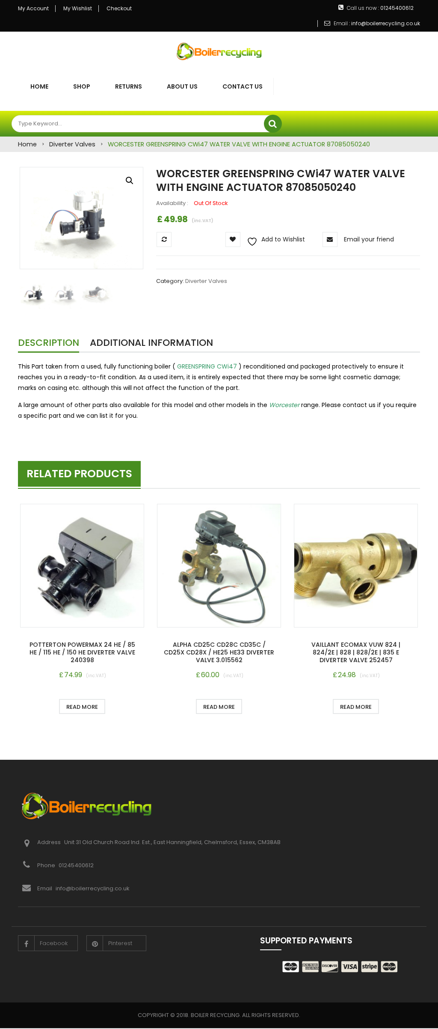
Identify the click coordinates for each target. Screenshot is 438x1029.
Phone (46, 865)
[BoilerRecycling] (219, 51)
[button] (129, 180)
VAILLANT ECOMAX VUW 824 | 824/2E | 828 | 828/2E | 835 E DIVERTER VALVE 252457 (355, 652)
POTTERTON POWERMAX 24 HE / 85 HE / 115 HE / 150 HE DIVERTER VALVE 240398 (82, 652)
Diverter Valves (72, 144)
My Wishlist (77, 8)
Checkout (119, 8)
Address (49, 842)
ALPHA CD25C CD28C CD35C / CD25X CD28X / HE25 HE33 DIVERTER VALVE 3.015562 (219, 652)
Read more (82, 707)
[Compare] (125, 706)
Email (44, 888)
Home (27, 144)
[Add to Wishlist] (39, 706)
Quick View (82, 566)
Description (48, 342)
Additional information (151, 342)
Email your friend (369, 239)
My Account (33, 8)
